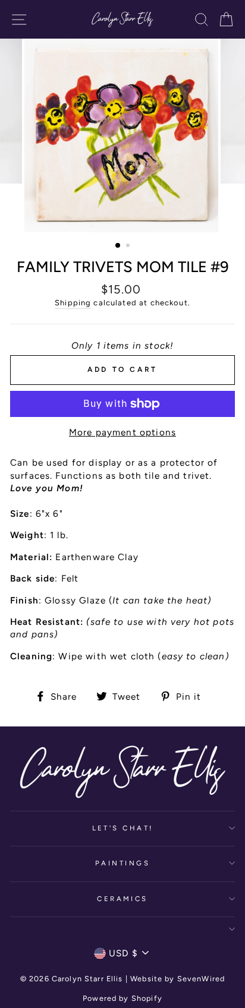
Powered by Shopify (122, 998)
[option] (122, 135)
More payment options (122, 432)
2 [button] (129, 246)
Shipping (73, 302)
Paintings (122, 863)
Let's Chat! (122, 828)
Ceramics (122, 899)
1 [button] (118, 246)
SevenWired (201, 978)
